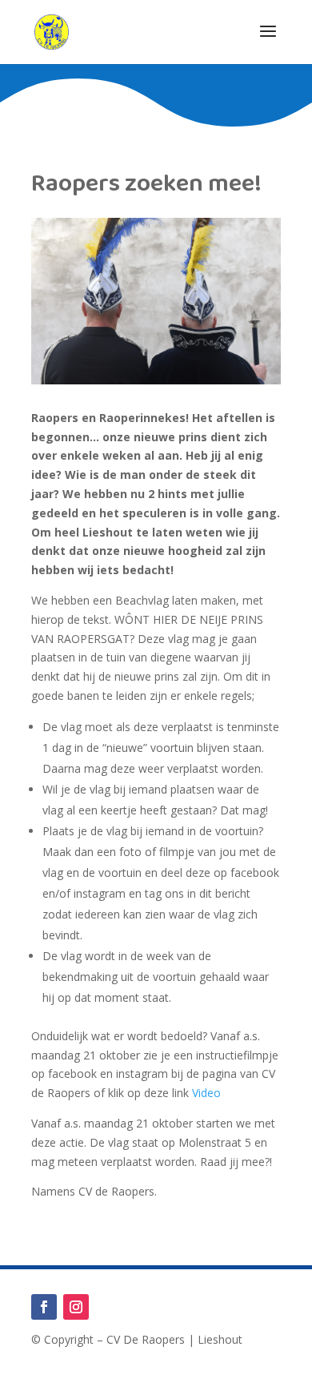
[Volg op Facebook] (44, 1307)
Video (205, 1092)
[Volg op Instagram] (76, 1307)
